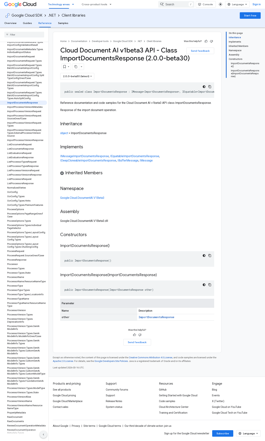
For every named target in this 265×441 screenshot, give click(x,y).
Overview (10, 23)
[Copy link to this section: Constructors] (91, 235)
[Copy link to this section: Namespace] (87, 189)
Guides (27, 23)
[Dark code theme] (204, 87)
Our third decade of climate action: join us (148, 425)
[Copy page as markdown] (76, 67)
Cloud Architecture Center (174, 406)
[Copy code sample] (210, 87)
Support (110, 395)
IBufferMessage (128, 160)
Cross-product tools (94, 4)
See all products (62, 389)
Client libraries (73, 15)
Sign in (257, 4)
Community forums (117, 389)
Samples (63, 23)
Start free (250, 15)
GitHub (163, 389)
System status (114, 406)
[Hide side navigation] (43, 434)
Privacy (76, 425)
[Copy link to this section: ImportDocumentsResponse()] (113, 246)
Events (216, 395)
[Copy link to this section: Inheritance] (85, 124)
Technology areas (59, 4)
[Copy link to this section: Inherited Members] (106, 173)
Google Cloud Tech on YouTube (229, 412)
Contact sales (60, 406)
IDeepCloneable (70, 160)
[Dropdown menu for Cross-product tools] (111, 4)
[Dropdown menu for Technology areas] (74, 4)
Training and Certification (173, 412)
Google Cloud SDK (27, 15)
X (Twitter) (218, 401)
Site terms (89, 425)
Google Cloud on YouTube (226, 406)
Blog (214, 389)
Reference (45, 23)
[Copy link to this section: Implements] (86, 147)
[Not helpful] (211, 41)
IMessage (66, 156)
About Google (60, 425)
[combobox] (176, 4)
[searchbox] (24, 34)
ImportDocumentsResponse (91, 156)
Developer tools (100, 41)
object (64, 133)
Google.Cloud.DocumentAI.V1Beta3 (82, 198)
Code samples (167, 401)
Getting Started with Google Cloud (178, 395)
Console (208, 4)
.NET (52, 15)
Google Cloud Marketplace (68, 401)
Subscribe (223, 433)
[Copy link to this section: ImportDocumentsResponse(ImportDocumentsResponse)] (160, 275)
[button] (137, 173)
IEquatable (116, 156)
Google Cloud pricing (64, 395)
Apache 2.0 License (63, 361)
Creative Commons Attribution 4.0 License (150, 357)
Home (63, 41)
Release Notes (114, 401)
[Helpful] (206, 41)
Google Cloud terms (110, 425)
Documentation (79, 41)
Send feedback (200, 50)
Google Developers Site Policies (111, 361)
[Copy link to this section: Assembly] (82, 212)
